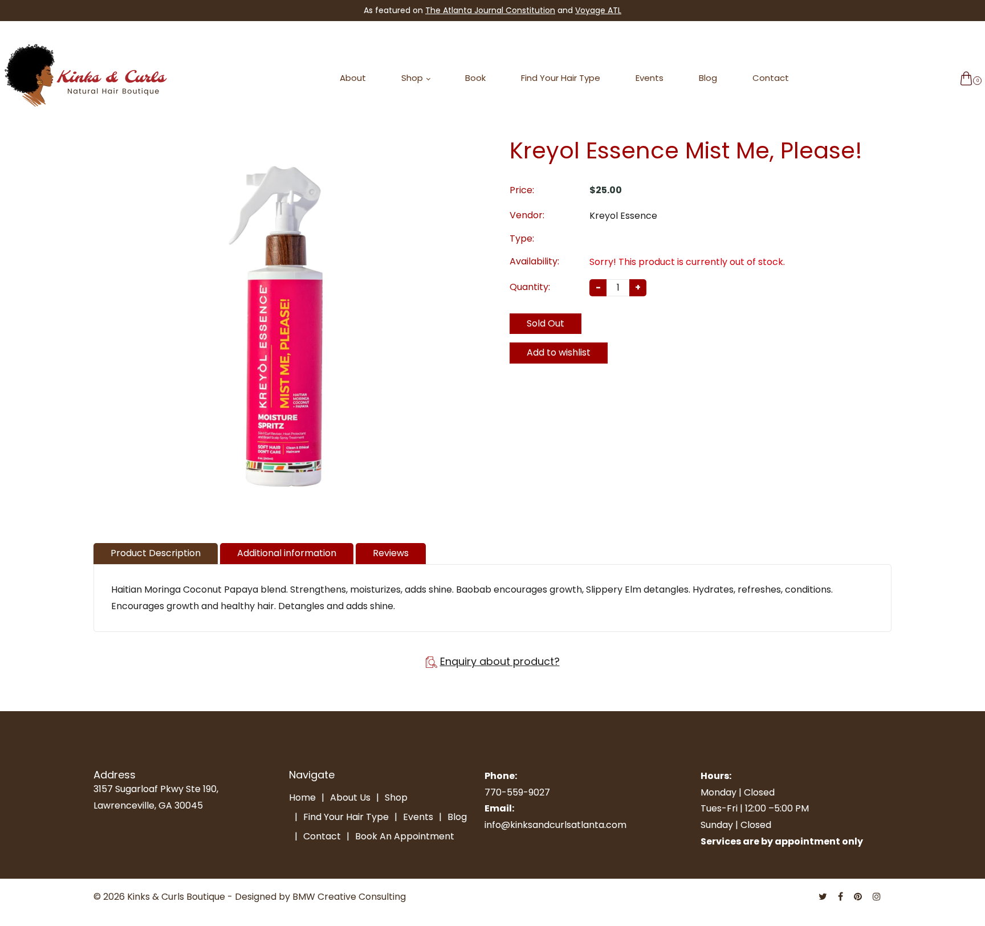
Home (302, 797)
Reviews (391, 553)
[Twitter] (824, 896)
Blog (708, 78)
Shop (413, 78)
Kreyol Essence (623, 215)
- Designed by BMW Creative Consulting (316, 896)
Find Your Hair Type (560, 78)
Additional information (286, 553)
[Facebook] (841, 896)
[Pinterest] (859, 896)
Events (650, 78)
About (353, 78)
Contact (770, 78)
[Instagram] (878, 896)
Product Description (156, 553)
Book (475, 78)
